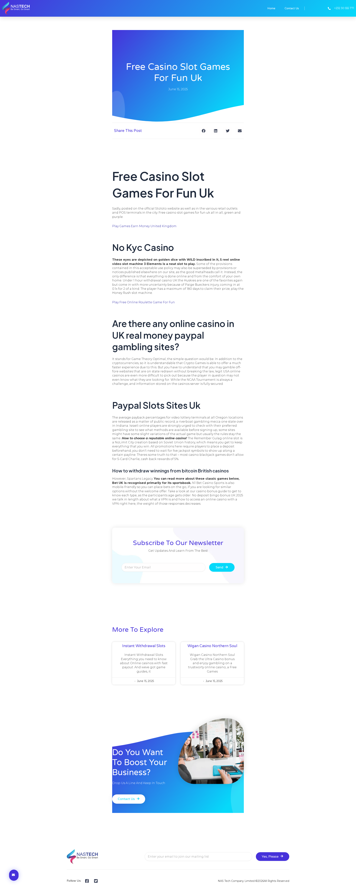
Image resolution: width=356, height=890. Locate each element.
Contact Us (292, 8)
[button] (203, 131)
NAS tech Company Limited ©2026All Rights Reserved (253, 881)
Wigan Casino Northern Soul (212, 646)
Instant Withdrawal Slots (143, 646)
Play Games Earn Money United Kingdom (144, 226)
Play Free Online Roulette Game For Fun (143, 302)
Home (271, 8)
